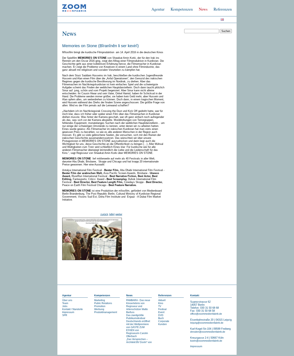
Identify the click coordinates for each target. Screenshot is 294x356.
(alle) (112, 214)
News (203, 9)
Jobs (64, 306)
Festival (162, 309)
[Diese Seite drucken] (63, 270)
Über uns (67, 300)
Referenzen (223, 9)
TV (159, 306)
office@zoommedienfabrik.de (206, 313)
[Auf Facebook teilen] (226, 270)
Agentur (158, 9)
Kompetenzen (182, 9)
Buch (161, 318)
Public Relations (103, 303)
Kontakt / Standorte (72, 309)
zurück (104, 214)
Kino (160, 303)
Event (161, 312)
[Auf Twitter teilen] (230, 270)
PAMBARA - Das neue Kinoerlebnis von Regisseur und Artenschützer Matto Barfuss (138, 306)
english (224, 20)
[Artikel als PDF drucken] (67, 270)
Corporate (163, 321)
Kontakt (194, 295)
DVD (160, 315)
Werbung (99, 309)
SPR (64, 315)
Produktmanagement (105, 312)
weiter (118, 214)
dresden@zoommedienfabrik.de (207, 331)
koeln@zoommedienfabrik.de (206, 340)
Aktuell (162, 300)
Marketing (99, 300)
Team (65, 303)
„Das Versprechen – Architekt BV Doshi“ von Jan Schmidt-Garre (139, 342)
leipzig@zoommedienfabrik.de (206, 322)
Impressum (68, 312)
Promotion (99, 306)
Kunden (162, 324)
